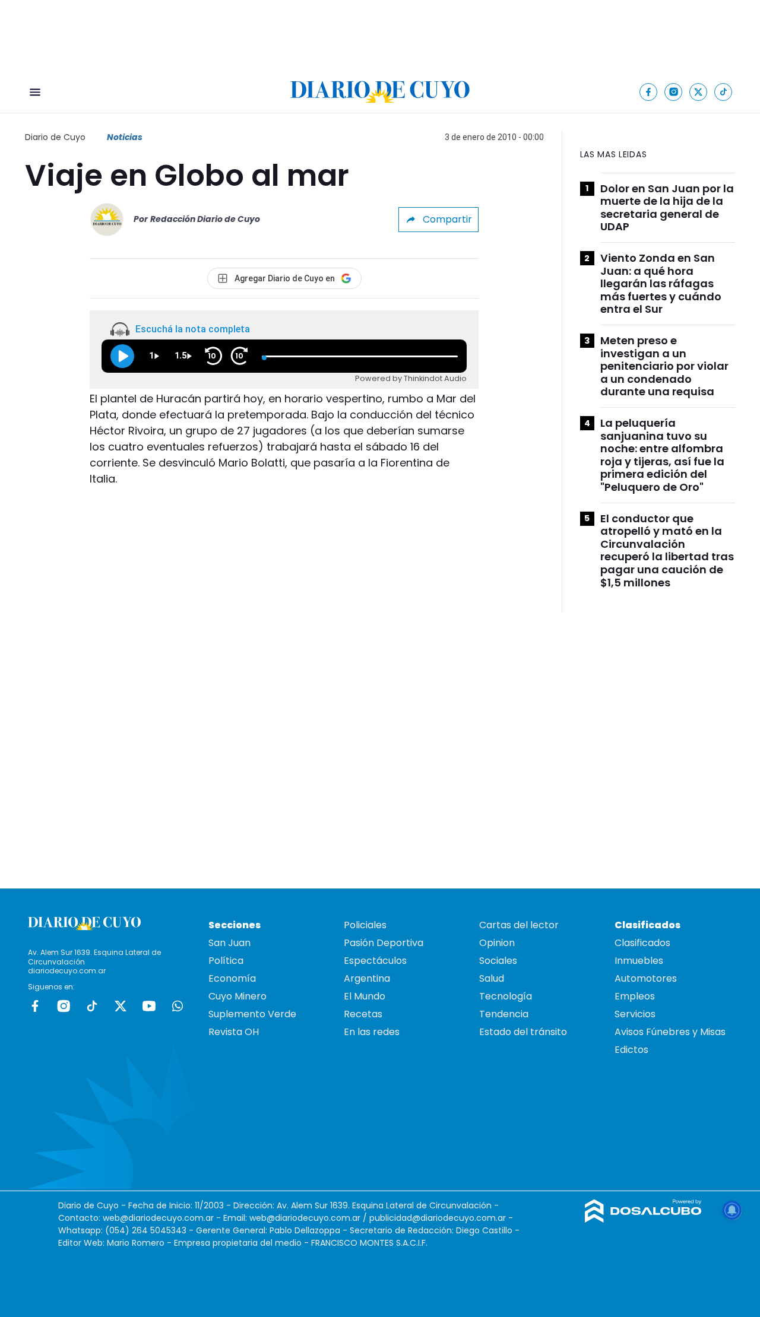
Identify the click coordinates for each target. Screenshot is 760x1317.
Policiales (365, 925)
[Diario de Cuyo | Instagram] (673, 91)
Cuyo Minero (237, 996)
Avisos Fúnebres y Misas (670, 1032)
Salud (491, 978)
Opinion (497, 943)
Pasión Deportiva (383, 943)
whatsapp (177, 1006)
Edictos (631, 1049)
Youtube (149, 1006)
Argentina (367, 978)
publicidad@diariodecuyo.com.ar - (441, 1218)
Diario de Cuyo (55, 137)
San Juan (229, 943)
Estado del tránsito (523, 1032)
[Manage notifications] (732, 1210)
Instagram (63, 1006)
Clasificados (642, 943)
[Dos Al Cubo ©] (643, 1219)
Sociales (498, 960)
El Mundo (364, 996)
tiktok (92, 1006)
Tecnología (505, 996)
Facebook (35, 1006)
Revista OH (233, 1032)
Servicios (635, 1014)
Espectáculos (375, 960)
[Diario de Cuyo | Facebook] (648, 91)
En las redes (372, 1032)
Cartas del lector (519, 925)
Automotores (646, 978)
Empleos (635, 996)
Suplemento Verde (252, 1014)
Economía (232, 978)
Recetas (363, 1014)
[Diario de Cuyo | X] (698, 91)
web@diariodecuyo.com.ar (158, 1218)
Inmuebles (639, 960)
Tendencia (503, 1014)
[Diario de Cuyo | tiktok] (723, 91)
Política (225, 960)
